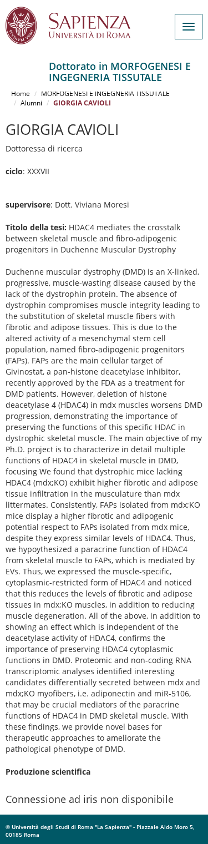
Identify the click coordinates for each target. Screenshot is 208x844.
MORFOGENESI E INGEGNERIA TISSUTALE (105, 93)
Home (20, 93)
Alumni (31, 103)
